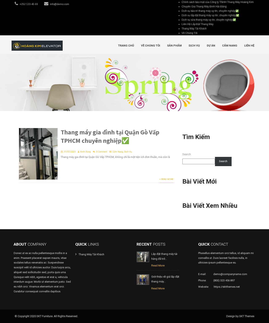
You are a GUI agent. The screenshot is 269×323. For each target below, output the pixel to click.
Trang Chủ (126, 45)
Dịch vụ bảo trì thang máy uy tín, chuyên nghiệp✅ (210, 10)
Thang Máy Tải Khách (194, 28)
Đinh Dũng (85, 151)
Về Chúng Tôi (189, 33)
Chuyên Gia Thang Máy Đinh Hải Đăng (204, 6)
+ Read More (166, 179)
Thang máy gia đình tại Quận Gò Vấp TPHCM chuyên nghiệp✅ (110, 136)
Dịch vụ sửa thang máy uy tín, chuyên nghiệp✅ (209, 19)
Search (186, 154)
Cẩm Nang (229, 45)
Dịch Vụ (194, 45)
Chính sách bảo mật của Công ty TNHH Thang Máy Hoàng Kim (218, 2)
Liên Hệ (249, 45)
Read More (158, 265)
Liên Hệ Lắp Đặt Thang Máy (198, 24)
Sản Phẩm (174, 45)
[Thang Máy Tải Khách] (37, 46)
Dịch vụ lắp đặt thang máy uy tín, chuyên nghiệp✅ (210, 15)
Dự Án (211, 45)
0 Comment (101, 151)
